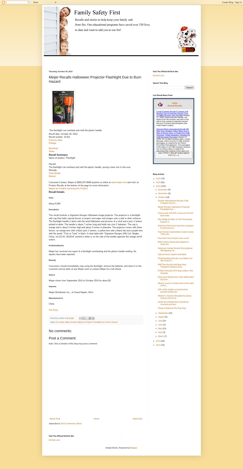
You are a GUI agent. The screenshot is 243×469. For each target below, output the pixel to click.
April (160, 332)
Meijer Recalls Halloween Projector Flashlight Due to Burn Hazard (91, 322)
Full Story (53, 310)
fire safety (60, 322)
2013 (158, 341)
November (163, 193)
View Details (55, 173)
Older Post (137, 419)
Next (60, 140)
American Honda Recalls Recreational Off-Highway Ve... (175, 249)
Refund (52, 176)
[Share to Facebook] (90, 318)
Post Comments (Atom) (71, 423)
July (160, 321)
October (162, 197)
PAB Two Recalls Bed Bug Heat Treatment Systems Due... (172, 265)
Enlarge (52, 143)
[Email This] (80, 318)
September (163, 313)
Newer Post (55, 419)
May (160, 328)
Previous (53, 140)
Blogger (133, 448)
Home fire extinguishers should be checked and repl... (173, 303)
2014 (158, 186)
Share (51, 151)
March (161, 336)
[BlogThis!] (83, 318)
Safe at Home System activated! (172, 254)
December (163, 190)
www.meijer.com (119, 182)
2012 (158, 345)
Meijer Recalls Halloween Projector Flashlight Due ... (174, 208)
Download (53, 148)
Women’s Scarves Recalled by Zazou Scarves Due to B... (174, 297)
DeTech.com (158, 75)
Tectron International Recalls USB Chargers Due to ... (173, 202)
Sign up (175, 155)
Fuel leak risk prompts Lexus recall (173, 238)
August (161, 317)
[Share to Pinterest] (93, 318)
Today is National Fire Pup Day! (172, 308)
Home (96, 419)
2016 (158, 178)
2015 (158, 182)
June (160, 325)
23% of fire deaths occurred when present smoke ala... (173, 290)
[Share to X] (87, 318)
